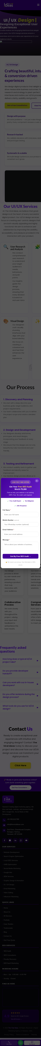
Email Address (8, 529)
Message (6, 540)
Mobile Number (11, 520)
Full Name (7, 510)
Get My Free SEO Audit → (20, 556)
